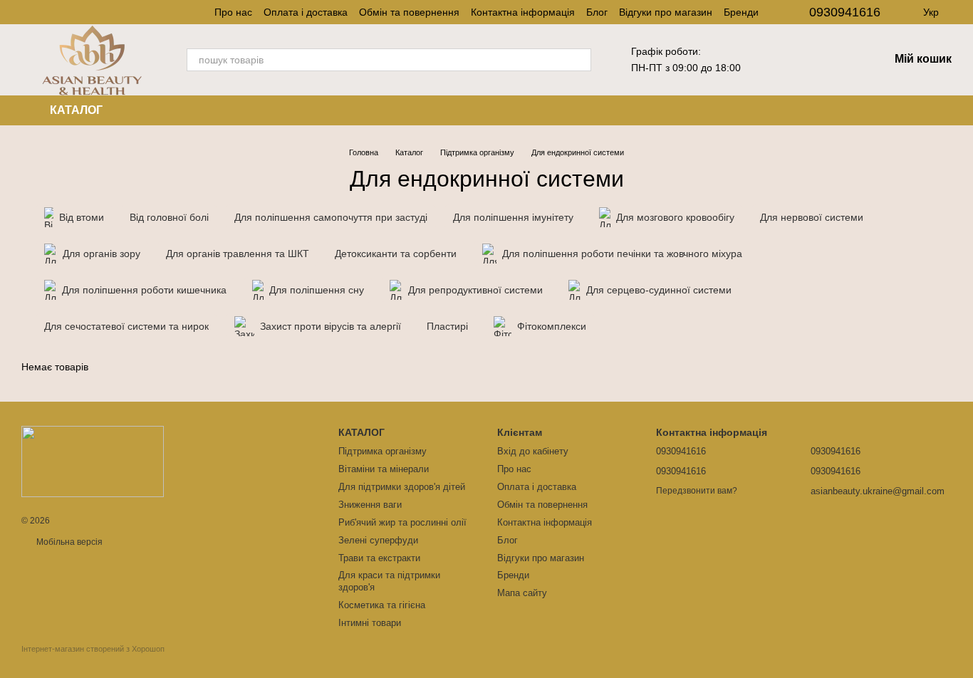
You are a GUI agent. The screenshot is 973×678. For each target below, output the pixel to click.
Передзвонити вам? (696, 491)
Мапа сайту (522, 593)
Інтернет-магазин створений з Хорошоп (93, 649)
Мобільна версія (68, 542)
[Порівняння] (840, 59)
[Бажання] (803, 59)
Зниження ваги (370, 504)
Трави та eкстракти (379, 558)
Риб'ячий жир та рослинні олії (402, 522)
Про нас (233, 12)
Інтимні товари (369, 622)
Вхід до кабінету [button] (532, 451)
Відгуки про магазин (665, 12)
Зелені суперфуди (378, 540)
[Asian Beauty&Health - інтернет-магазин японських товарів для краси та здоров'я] (92, 461)
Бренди (741, 12)
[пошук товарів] (579, 59)
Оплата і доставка (306, 12)
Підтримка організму (382, 451)
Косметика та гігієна (381, 605)
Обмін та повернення (409, 12)
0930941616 (844, 12)
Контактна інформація (523, 12)
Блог (597, 12)
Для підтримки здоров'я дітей (401, 486)
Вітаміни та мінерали (383, 469)
